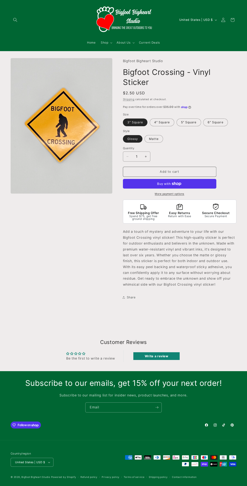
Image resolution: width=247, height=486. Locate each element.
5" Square (189, 122)
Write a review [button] (156, 356)
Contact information (184, 477)
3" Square (135, 122)
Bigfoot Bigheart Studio (35, 477)
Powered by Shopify (63, 477)
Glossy (132, 139)
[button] (15, 20)
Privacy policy (110, 477)
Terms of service (134, 477)
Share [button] (131, 297)
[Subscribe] (157, 407)
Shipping (128, 99)
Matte (154, 139)
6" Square (215, 122)
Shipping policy (158, 477)
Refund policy (88, 477)
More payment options (169, 193)
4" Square (162, 122)
